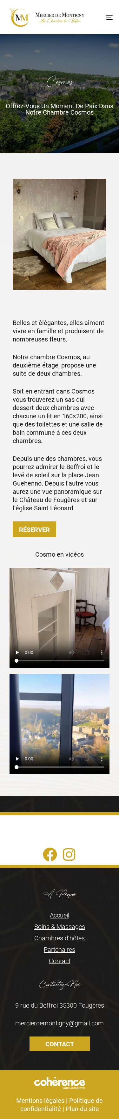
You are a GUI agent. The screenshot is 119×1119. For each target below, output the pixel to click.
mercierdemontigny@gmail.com (59, 1023)
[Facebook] (50, 854)
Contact (59, 961)
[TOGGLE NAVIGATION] (95, 17)
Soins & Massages (59, 926)
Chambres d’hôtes (59, 938)
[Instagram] (69, 854)
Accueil (59, 915)
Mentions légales (40, 1100)
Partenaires (59, 949)
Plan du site (82, 1108)
